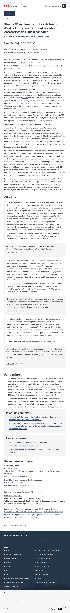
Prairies (7, 514)
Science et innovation (42, 566)
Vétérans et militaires (42, 574)
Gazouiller (10, 252)
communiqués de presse (14, 517)
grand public (37, 514)
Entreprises (8, 562)
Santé (6, 570)
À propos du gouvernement (13, 544)
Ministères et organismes (43, 540)
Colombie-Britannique (53, 512)
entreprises (48, 514)
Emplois (6, 550)
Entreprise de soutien (50, 509)
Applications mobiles (11, 597)
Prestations (8, 566)
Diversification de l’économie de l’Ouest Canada (28, 442)
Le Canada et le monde (42, 558)
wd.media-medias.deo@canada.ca (17, 485)
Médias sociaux (9, 593)
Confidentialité (9, 609)
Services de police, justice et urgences (47, 550)
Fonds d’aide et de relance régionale (23, 446)
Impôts (6, 574)
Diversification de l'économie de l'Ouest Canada (28, 36)
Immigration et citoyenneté (13, 554)
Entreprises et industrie (21, 514)
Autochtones (39, 570)
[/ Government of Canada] (16, 5)
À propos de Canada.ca (11, 601)
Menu (10, 13)
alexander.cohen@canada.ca (15, 476)
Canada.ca (7, 18)
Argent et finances (41, 562)
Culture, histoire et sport (12, 586)
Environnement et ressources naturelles (17, 578)
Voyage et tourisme (10, 558)
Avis (5, 605)
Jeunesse (38, 578)
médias (57, 514)
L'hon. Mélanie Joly (33, 517)
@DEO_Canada (36, 492)
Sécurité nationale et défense (13, 582)
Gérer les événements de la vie (45, 582)
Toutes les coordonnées (12, 540)
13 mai (25, 98)
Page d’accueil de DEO (13, 495)
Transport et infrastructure (44, 554)
